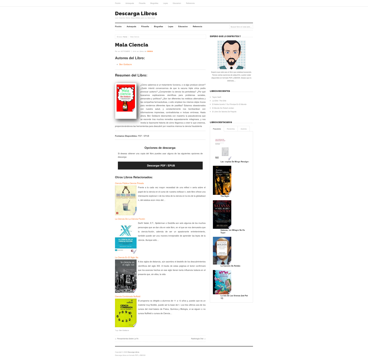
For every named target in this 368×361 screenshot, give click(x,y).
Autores (244, 129)
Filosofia (142, 3)
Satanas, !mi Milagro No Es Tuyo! (233, 231)
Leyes (165, 3)
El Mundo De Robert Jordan (223, 108)
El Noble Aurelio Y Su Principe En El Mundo (229, 104)
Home (125, 37)
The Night (225, 196)
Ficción (118, 3)
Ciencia (150, 51)
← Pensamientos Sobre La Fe (126, 338)
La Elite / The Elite (219, 100)
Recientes (231, 129)
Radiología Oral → (198, 338)
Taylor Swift (216, 97)
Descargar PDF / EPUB (161, 165)
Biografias (154, 3)
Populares (217, 129)
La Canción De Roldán (230, 265)
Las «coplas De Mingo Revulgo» (235, 161)
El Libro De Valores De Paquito (224, 111)
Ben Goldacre (125, 64)
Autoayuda (129, 3)
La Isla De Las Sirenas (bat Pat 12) (234, 296)
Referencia (190, 3)
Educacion (177, 3)
